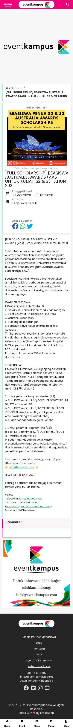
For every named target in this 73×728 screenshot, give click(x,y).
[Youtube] (47, 689)
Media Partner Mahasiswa (39, 637)
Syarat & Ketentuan (39, 660)
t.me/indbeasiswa (30, 498)
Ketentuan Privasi (39, 666)
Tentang (39, 649)
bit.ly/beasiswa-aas (21, 467)
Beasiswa (17, 88)
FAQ (39, 654)
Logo (39, 643)
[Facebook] (27, 689)
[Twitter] (33, 689)
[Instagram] (40, 689)
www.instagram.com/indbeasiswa (28, 506)
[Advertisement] (36, 46)
